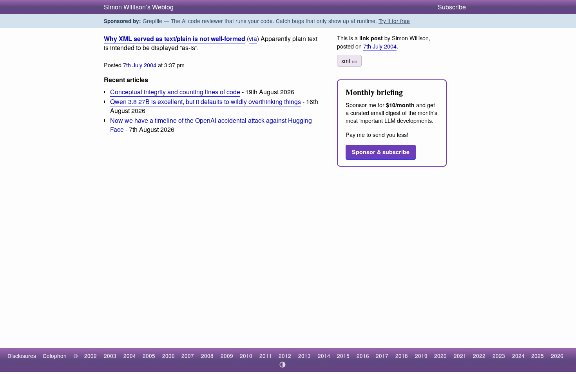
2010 (246, 356)
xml (349, 60)
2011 (265, 356)
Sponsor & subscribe (380, 152)
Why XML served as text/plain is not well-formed (174, 38)
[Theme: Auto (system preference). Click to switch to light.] (283, 364)
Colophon (55, 356)
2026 (557, 356)
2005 (149, 356)
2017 (382, 356)
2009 (227, 356)
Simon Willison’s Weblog (139, 6)
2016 (363, 356)
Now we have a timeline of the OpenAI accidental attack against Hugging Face (211, 125)
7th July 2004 (139, 65)
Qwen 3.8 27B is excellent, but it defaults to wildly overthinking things (205, 101)
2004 (129, 356)
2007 (187, 356)
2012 (285, 356)
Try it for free (394, 21)
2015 (343, 356)
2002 (90, 356)
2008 (207, 356)
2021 (460, 356)
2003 (110, 356)
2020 (440, 356)
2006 (168, 356)
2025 (537, 356)
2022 (479, 356)
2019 (421, 356)
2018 (401, 356)
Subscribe (452, 6)
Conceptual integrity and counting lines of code (175, 91)
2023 (499, 356)
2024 (518, 356)
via (253, 38)
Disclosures (21, 356)
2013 (304, 356)
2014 (324, 356)
